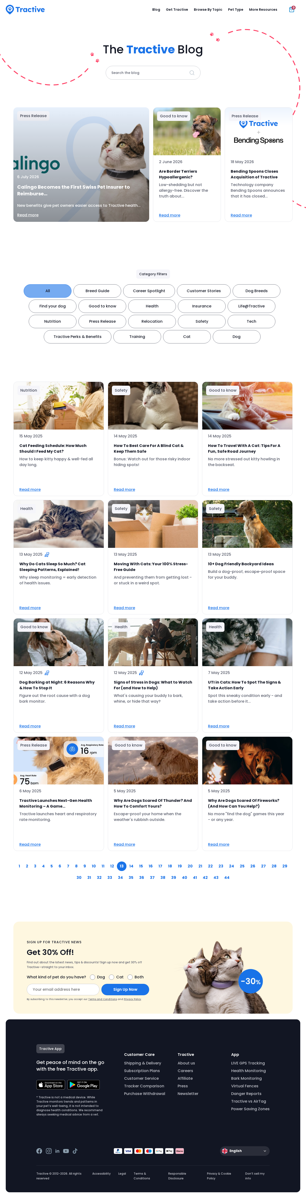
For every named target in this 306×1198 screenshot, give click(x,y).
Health (152, 306)
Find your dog (52, 306)
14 (131, 866)
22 (210, 866)
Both (139, 977)
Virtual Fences (244, 1086)
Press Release (102, 321)
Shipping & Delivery (142, 1063)
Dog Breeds (257, 291)
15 (141, 866)
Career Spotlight (149, 291)
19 (180, 866)
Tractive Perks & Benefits (78, 336)
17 (160, 866)
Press (183, 1086)
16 (151, 866)
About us (186, 1063)
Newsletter (188, 1093)
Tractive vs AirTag (248, 1101)
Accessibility (101, 1174)
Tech (251, 321)
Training (137, 336)
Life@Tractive (251, 306)
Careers (185, 1071)
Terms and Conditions (102, 999)
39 (173, 877)
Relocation (152, 321)
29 (284, 866)
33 (109, 877)
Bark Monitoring (246, 1078)
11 (103, 866)
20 (190, 866)
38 (162, 877)
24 (231, 866)
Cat (187, 336)
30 (79, 877)
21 (200, 866)
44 (227, 877)
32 (99, 877)
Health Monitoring (248, 1071)
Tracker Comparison (144, 1086)
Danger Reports (246, 1093)
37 (152, 877)
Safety (202, 321)
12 (112, 866)
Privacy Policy (132, 999)
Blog (156, 9)
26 (252, 866)
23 (221, 866)
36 (141, 877)
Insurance (201, 306)
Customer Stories (204, 291)
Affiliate (185, 1078)
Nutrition (52, 321)
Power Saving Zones (250, 1109)
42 (205, 877)
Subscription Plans (142, 1071)
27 (263, 866)
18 (170, 866)
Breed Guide (97, 291)
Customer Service (141, 1078)
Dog (236, 336)
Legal (122, 1174)
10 (94, 866)
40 (184, 877)
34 (120, 877)
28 (274, 866)
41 (195, 877)
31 (89, 877)
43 (216, 877)
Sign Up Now (125, 989)
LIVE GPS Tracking (248, 1063)
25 (242, 866)
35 (131, 877)
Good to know (102, 306)
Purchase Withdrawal (144, 1093)
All (47, 291)
